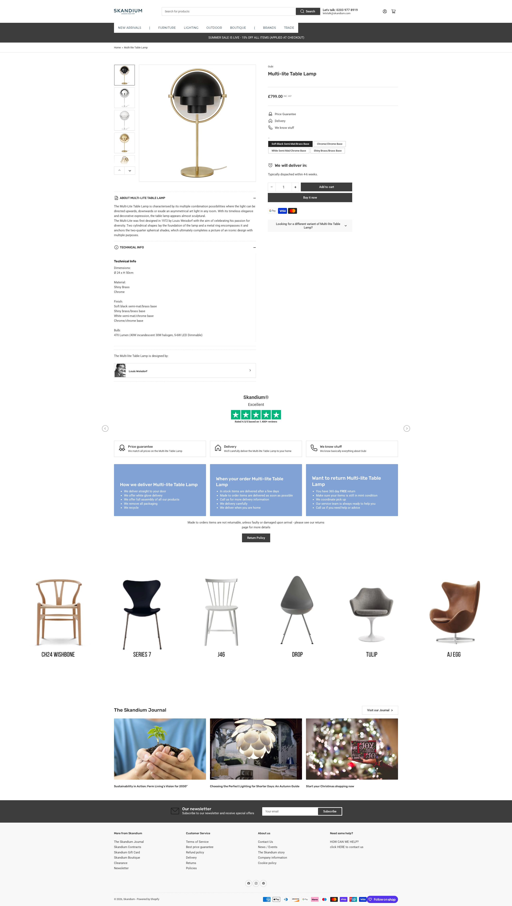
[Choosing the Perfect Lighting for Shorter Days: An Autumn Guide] (256, 749)
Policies (191, 868)
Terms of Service (197, 842)
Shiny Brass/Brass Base (328, 150)
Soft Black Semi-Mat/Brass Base (290, 143)
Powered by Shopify (148, 899)
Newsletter (121, 868)
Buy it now (310, 197)
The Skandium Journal (129, 842)
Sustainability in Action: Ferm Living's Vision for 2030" (151, 786)
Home (117, 47)
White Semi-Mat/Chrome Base (289, 150)
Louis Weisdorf (138, 371)
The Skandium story (271, 852)
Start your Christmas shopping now (330, 786)
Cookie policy (267, 863)
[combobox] (241, 11)
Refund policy (195, 852)
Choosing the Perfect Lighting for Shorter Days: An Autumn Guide (254, 786)
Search (310, 11)
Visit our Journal (378, 710)
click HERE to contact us (346, 847)
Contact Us (265, 842)
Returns (191, 863)
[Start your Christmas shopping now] (352, 749)
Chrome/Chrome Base (329, 143)
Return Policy (256, 538)
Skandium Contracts (127, 847)
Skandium (129, 899)
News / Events (267, 847)
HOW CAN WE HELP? (344, 842)
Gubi (270, 66)
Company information (272, 857)
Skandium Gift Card (127, 852)
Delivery (191, 857)
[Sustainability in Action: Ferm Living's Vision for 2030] (160, 749)
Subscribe (329, 811)
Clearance (120, 863)
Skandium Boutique (127, 857)
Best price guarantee (199, 847)
